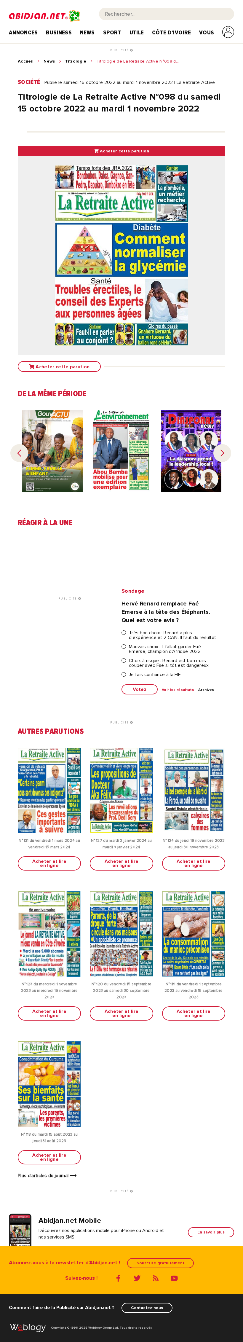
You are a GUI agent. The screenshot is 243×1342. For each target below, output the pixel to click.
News (87, 32)
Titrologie (76, 61)
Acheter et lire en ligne (49, 863)
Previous (19, 453)
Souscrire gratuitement (160, 1263)
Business (59, 32)
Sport (112, 32)
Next (222, 453)
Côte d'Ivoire (171, 32)
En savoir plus (211, 1232)
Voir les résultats (178, 690)
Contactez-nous (147, 1307)
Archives (206, 690)
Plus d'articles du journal (44, 1176)
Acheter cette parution (124, 151)
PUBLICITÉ (120, 50)
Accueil (25, 61)
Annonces (23, 32)
